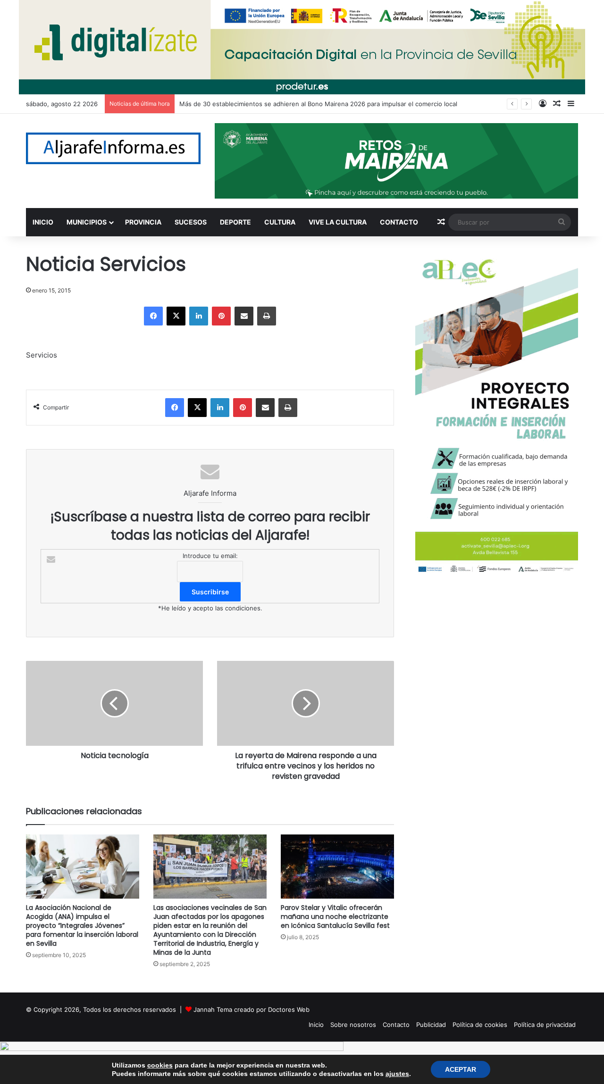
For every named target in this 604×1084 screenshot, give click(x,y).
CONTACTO (399, 222)
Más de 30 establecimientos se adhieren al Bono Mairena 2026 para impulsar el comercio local (318, 104)
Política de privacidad (545, 1024)
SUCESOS (191, 222)
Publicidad (431, 1024)
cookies (160, 1065)
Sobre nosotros (353, 1024)
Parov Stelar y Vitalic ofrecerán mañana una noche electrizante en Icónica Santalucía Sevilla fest (335, 916)
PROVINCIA (143, 222)
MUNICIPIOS (87, 222)
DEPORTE (235, 222)
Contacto (396, 1024)
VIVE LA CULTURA (338, 222)
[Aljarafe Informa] (113, 148)
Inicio (316, 1024)
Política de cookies (480, 1024)
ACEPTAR (460, 1069)
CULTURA (279, 222)
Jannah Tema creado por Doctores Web (251, 1009)
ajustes (397, 1073)
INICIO (43, 222)
